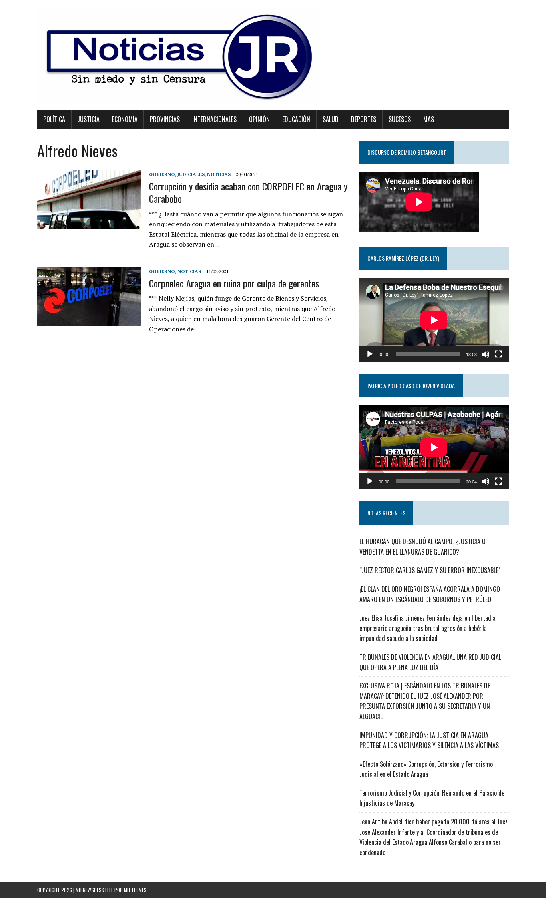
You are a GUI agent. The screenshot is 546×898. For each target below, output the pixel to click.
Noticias (219, 174)
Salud (331, 119)
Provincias (165, 119)
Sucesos (400, 119)
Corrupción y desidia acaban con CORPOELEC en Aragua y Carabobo (248, 192)
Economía (124, 119)
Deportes (363, 119)
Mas (428, 119)
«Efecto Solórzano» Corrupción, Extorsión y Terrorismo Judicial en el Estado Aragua (426, 769)
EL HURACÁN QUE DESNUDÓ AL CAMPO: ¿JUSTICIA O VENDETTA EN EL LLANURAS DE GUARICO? (422, 547)
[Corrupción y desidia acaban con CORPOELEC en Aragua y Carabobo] (89, 223)
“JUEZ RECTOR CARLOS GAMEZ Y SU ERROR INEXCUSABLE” (430, 570)
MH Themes (135, 889)
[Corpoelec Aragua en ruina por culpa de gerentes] (89, 320)
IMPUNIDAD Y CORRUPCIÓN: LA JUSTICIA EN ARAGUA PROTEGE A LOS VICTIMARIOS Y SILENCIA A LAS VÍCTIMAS (429, 740)
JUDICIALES (191, 174)
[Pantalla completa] (498, 354)
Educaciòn (296, 119)
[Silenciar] (486, 354)
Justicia (89, 119)
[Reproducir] (370, 354)
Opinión (259, 119)
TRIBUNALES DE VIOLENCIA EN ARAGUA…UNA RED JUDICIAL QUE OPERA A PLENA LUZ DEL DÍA (430, 662)
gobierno (162, 174)
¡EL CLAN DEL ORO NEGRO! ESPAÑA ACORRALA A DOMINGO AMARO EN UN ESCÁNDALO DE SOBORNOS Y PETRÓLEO (429, 594)
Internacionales (214, 119)
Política (54, 119)
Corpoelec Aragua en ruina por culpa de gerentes (234, 283)
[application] (434, 320)
